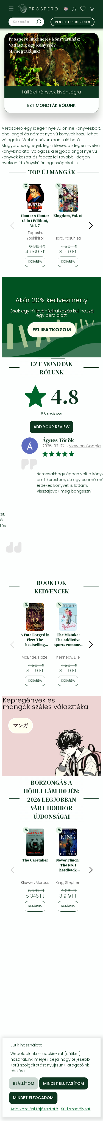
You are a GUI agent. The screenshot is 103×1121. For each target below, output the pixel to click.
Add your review (51, 426)
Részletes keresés (73, 22)
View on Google (71, 446)
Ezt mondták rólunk (51, 105)
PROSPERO (44, 9)
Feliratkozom (51, 329)
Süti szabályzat (75, 1109)
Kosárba (35, 262)
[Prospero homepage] (22, 8)
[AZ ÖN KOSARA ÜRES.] (91, 8)
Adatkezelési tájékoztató (34, 1109)
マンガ (20, 725)
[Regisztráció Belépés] (74, 9)
